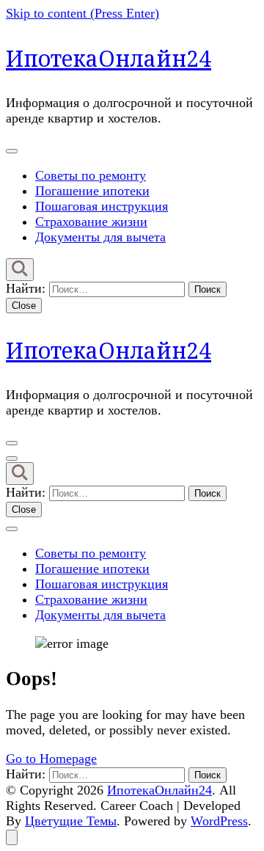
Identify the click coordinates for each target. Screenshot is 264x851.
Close (24, 305)
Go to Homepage (51, 758)
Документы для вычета (100, 237)
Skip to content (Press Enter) (82, 13)
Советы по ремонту (90, 175)
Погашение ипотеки (92, 190)
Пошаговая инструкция (101, 206)
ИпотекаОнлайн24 (108, 58)
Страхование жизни (91, 221)
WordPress (219, 821)
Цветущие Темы (71, 821)
